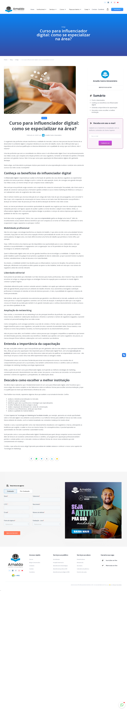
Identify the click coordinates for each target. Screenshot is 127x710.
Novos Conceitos (117, 585)
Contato (94, 9)
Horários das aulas (82, 572)
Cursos (31, 559)
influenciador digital (11, 178)
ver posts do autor (105, 87)
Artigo (17, 59)
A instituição (56, 559)
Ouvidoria (101, 9)
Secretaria (79, 565)
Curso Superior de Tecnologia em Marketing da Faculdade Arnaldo (26, 415)
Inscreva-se (117, 9)
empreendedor (46, 218)
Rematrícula (80, 562)
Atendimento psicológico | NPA (61, 572)
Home (32, 9)
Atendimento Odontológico (60, 565)
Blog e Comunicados (34, 562)
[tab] (10, 491)
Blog (11, 59)
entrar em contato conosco (48, 446)
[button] (41, 9)
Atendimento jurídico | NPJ (60, 569)
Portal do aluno (81, 559)
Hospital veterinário (58, 562)
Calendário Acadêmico (83, 569)
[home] (15, 9)
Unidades (31, 565)
